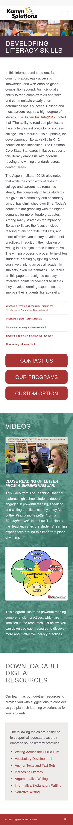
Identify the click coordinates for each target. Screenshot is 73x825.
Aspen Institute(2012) (41, 116)
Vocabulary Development (33, 758)
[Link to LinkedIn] (65, 818)
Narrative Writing (27, 791)
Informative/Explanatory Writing (38, 785)
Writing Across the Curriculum (37, 751)
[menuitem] (62, 12)
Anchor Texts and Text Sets (35, 765)
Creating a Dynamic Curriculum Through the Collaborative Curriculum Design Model (29, 308)
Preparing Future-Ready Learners (24, 318)
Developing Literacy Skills (21, 344)
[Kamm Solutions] (30, 12)
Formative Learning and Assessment (26, 327)
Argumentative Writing (31, 778)
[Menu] (62, 12)
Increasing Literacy (29, 771)
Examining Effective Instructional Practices (29, 335)
